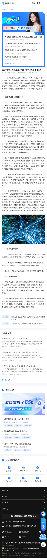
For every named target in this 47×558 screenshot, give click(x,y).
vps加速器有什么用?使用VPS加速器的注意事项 (22, 43)
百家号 (24, 537)
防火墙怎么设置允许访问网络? (16, 57)
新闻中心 (5, 10)
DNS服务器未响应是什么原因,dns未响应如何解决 (23, 37)
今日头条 (8, 537)
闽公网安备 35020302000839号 (15, 548)
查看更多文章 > (10, 63)
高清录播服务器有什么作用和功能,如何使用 (21, 50)
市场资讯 (12, 10)
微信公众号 (8, 532)
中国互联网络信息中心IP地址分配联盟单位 (15, 553)
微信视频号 (26, 532)
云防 (33, 3)
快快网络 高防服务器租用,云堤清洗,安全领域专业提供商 (9, 3)
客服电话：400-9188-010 (25, 516)
